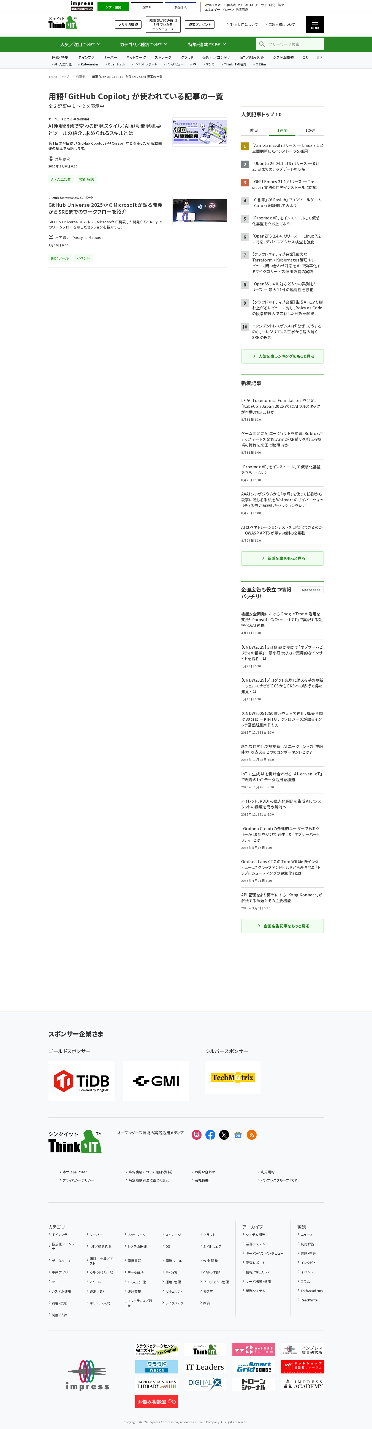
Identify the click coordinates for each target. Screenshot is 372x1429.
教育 (206, 1303)
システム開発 (283, 57)
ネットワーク (136, 57)
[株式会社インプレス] (87, 1375)
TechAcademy (312, 1290)
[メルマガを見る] (197, 1135)
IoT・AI (243, 5)
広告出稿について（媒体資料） (151, 1171)
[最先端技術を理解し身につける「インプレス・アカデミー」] (302, 1386)
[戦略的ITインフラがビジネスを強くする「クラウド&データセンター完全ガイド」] (156, 1351)
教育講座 (242, 9)
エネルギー (212, 9)
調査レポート (255, 1262)
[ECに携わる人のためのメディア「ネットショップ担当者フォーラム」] (302, 1369)
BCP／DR (97, 1291)
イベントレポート (145, 64)
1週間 (282, 130)
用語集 (80, 76)
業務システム (255, 1243)
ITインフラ (85, 57)
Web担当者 (212, 5)
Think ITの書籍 (235, 64)
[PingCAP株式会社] (81, 1081)
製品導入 (181, 7)
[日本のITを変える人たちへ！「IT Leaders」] (205, 1369)
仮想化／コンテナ (216, 57)
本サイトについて (75, 1171)
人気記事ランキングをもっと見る (286, 356)
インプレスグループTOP (279, 1180)
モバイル (171, 1272)
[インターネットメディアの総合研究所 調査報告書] (302, 1351)
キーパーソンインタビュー (265, 1253)
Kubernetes (90, 64)
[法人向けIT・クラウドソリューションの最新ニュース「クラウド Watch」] (156, 1369)
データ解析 (135, 1272)
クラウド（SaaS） (101, 1272)
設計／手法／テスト (101, 1260)
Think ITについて (244, 24)
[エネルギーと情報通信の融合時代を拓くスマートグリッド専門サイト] (253, 1369)
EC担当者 (229, 5)
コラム (305, 1281)
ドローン (228, 9)
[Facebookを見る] (210, 1135)
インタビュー (175, 64)
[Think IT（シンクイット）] (75, 1148)
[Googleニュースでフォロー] (238, 1135)
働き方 (208, 1291)
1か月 (310, 130)
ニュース (307, 1234)
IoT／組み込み (252, 57)
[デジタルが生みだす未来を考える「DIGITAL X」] (205, 1386)
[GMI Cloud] (156, 1081)
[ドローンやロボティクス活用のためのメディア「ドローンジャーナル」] (253, 1386)
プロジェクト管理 (216, 1281)
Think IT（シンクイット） (75, 22)
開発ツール (173, 1260)
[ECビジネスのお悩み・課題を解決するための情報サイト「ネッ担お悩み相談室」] (156, 1403)
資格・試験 (59, 1303)
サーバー (110, 57)
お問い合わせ (205, 1171)
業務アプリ (60, 1272)
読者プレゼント (200, 24)
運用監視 (134, 1291)
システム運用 (61, 1291)
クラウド (187, 57)
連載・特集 (60, 57)
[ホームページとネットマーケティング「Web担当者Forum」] (253, 1351)
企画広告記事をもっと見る (286, 926)
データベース (61, 1260)
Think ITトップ (58, 76)
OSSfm (261, 64)
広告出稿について (281, 24)
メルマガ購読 (128, 24)
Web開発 (210, 1260)
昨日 (254, 130)
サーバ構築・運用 (258, 1281)
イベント (307, 1272)
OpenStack (116, 64)
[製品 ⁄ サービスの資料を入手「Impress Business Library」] (156, 1386)
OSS (55, 1281)
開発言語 (134, 1260)
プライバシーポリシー (78, 1180)
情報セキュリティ (258, 1272)
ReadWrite (309, 1300)
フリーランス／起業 (140, 1303)
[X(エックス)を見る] (224, 1135)
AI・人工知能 (63, 64)
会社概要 (202, 1180)
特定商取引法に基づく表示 (149, 1180)
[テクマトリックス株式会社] (232, 1077)
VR (195, 64)
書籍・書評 (308, 1253)
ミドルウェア (212, 1246)
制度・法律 (59, 1314)
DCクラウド (258, 5)
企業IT (146, 7)
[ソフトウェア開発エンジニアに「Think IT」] (205, 1351)
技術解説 (307, 1243)
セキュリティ (174, 1291)
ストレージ (163, 57)
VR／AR (96, 1281)
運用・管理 (173, 1281)
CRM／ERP (212, 1272)
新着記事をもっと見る (286, 558)
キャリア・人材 (100, 1303)
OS (305, 57)
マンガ (210, 64)
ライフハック (174, 1303)
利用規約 (268, 1171)
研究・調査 (276, 5)
